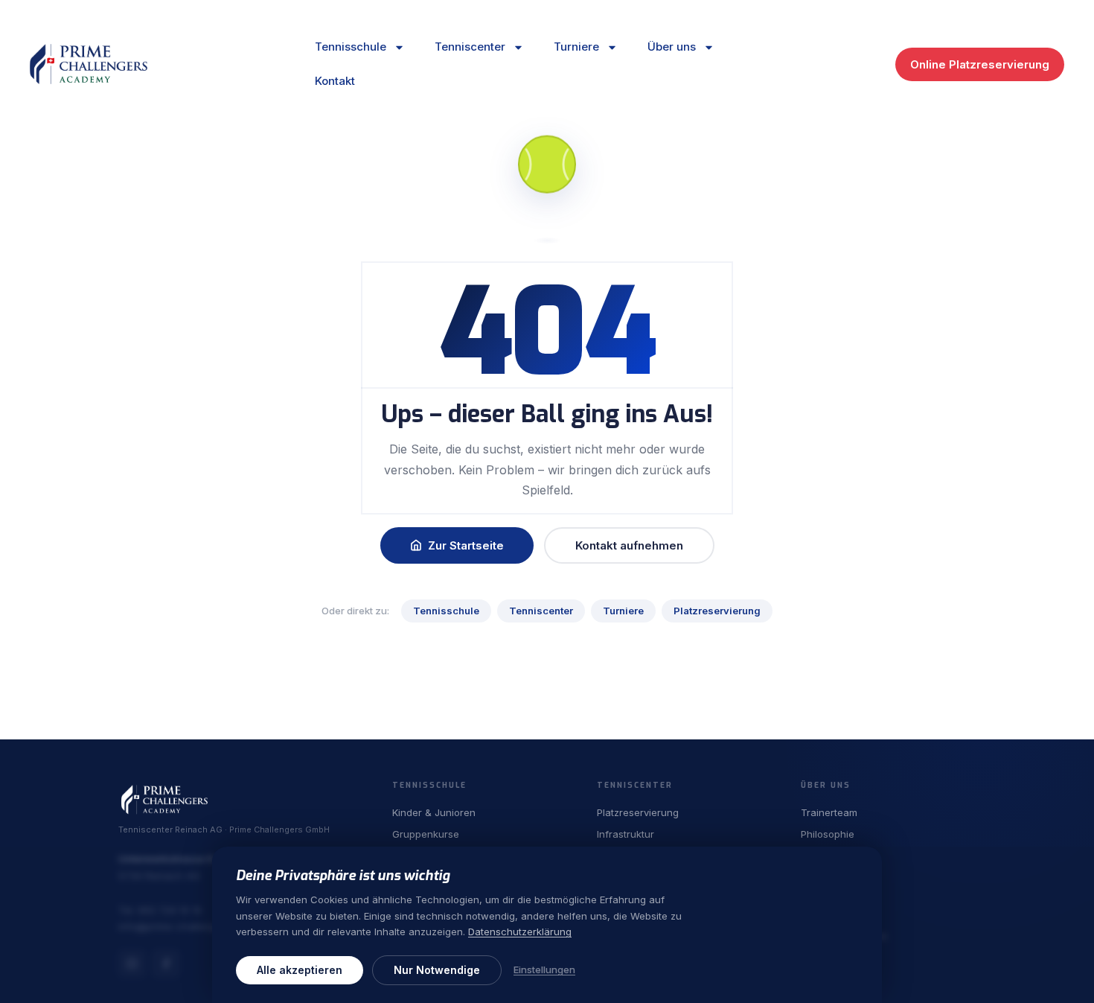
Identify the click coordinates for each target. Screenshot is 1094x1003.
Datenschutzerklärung (520, 932)
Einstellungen (544, 970)
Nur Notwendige (437, 970)
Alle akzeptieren (299, 970)
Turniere (576, 46)
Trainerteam (829, 812)
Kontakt (335, 81)
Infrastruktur (625, 834)
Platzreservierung (717, 611)
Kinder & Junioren (434, 812)
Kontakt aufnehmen (629, 545)
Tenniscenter (470, 46)
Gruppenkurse (425, 834)
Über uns (671, 46)
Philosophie (827, 834)
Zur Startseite (466, 545)
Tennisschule (350, 46)
